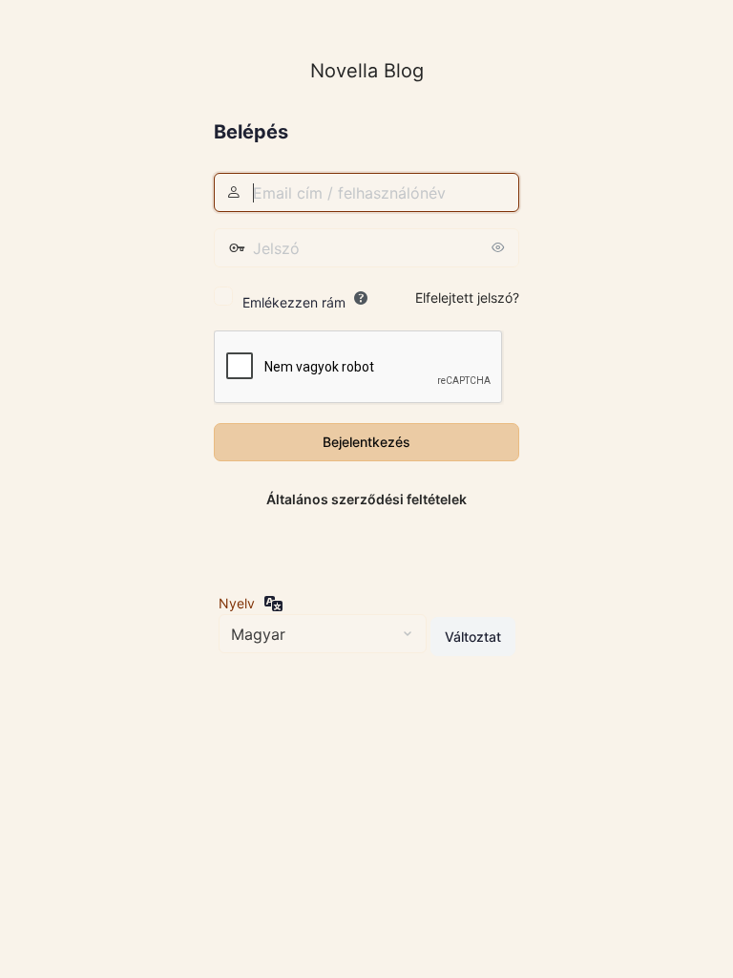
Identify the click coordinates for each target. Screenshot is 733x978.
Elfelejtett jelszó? (467, 297)
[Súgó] (360, 298)
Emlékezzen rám (294, 302)
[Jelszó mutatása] (500, 247)
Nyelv (237, 603)
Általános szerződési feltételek (366, 499)
